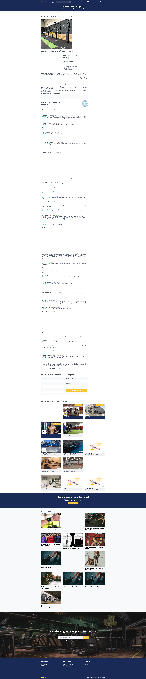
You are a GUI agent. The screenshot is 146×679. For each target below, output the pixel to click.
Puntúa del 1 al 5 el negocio (71, 378)
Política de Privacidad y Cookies (68, 666)
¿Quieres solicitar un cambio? (46, 53)
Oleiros (72, 12)
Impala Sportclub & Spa (68, 416)
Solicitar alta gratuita (73, 503)
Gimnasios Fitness (45, 12)
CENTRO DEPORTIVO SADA (47, 470)
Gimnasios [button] (83, 1)
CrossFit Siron (88, 416)
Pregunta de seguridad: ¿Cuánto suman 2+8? (50, 389)
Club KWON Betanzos (89, 488)
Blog (42, 667)
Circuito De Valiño (88, 453)
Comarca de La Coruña (65, 12)
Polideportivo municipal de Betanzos (70, 470)
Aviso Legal (65, 665)
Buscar (86, 637)
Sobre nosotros (44, 664)
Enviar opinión (77, 390)
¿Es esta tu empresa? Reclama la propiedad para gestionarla (73, 8)
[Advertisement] (89, 27)
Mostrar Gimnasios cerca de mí (73, 640)
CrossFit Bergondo (67, 435)
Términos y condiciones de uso (68, 664)
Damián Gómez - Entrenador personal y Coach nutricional (51, 436)
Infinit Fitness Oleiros (46, 453)
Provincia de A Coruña (54, 12)
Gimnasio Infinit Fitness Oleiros (69, 453)
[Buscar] (70, 2)
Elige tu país (45, 677)
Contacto (86, 664)
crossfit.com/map (79, 15)
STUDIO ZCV (44, 488)
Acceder (102, 1)
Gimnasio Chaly (66, 488)
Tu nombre (44, 378)
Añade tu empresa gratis (93, 1)
